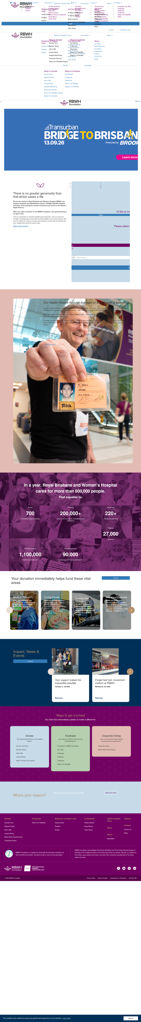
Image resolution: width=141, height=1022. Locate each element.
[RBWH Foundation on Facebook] (118, 868)
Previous (9, 610)
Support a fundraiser (77, 55)
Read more (59, 698)
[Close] (140, 101)
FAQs (96, 27)
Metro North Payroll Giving (13, 837)
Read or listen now (91, 335)
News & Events (73, 19)
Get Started (74, 43)
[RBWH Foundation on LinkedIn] (135, 868)
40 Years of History (74, 13)
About (109, 3)
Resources (73, 49)
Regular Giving (54, 46)
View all (115, 578)
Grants (43, 20)
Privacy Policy (91, 878)
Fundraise (92, 34)
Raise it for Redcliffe (76, 52)
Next (131, 610)
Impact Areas (45, 14)
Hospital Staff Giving (55, 55)
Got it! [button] (131, 1018)
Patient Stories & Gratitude (76, 22)
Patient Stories (89, 822)
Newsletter (110, 838)
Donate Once (53, 43)
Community (84, 3)
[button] (100, 242)
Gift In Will (52, 49)
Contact (127, 825)
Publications (98, 19)
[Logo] (21, 5)
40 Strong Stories (73, 16)
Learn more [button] (66, 1018)
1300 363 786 (133, 878)
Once (101, 215)
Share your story (110, 793)
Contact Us (98, 24)
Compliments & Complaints (118, 878)
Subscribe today (50, 344)
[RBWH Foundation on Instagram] (129, 868)
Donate (70, 34)
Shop (109, 827)
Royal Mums (72, 25)
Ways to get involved (20, 226)
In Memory (73, 46)
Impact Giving (53, 52)
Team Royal (72, 28)
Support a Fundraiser (72, 87)
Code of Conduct (103, 878)
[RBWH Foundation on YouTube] (124, 868)
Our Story (97, 12)
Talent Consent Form (113, 819)
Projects (44, 17)
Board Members (99, 14)
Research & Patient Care (62, 3)
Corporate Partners (55, 58)
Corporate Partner (10, 840)
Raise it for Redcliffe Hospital (58, 61)
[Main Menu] (1, 101)
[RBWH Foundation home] (12, 868)
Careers (97, 22)
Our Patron (98, 17)
